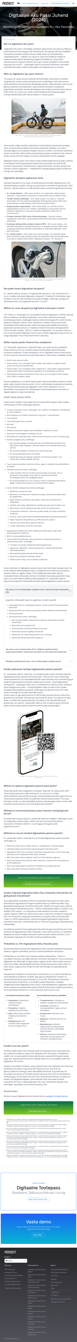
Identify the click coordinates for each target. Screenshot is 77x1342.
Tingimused (55, 1292)
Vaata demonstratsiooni (60, 3)
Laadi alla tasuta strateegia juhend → (38, 884)
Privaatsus (54, 1295)
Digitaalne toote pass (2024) (61, 1299)
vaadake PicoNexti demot (57, 1096)
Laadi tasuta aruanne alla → (38, 1199)
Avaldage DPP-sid (11, 1272)
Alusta (53, 1265)
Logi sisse (44, 3)
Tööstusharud (33, 1265)
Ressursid (54, 1285)
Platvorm (8, 1265)
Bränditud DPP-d (10, 1278)
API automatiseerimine (13, 1284)
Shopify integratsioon (12, 1281)
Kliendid (53, 1279)
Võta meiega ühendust (31, 3)
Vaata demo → (38, 1235)
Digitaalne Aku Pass (58, 1302)
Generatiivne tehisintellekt (14, 1275)
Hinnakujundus (56, 1282)
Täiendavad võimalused (13, 1288)
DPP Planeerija (10, 1269)
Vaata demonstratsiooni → (38, 1111)
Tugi (52, 1288)
